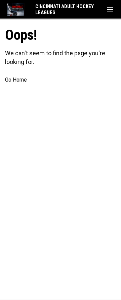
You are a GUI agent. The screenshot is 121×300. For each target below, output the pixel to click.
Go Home (16, 80)
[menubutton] (110, 9)
